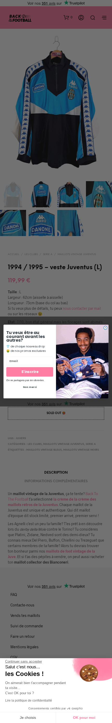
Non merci (30, 387)
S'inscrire (29, 371)
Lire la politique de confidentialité (28, 700)
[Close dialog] (105, 327)
